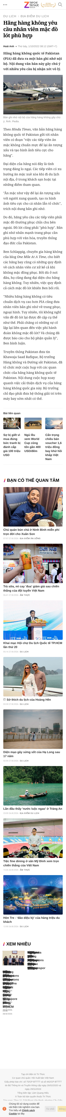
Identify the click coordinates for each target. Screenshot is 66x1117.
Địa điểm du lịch (35, 16)
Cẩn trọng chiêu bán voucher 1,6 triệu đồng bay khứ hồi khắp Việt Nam (53, 447)
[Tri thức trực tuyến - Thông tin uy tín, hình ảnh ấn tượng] (39, 5)
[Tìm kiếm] (60, 5)
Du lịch (9, 16)
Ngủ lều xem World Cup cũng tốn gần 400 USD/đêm (32, 443)
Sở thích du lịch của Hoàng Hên (29, 699)
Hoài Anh (8, 46)
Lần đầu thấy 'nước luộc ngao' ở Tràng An (32, 808)
